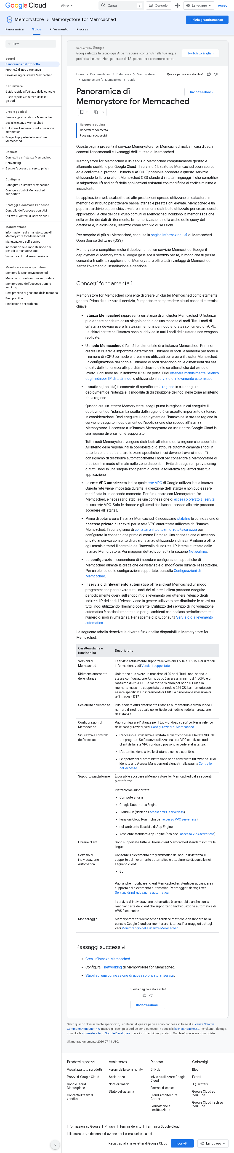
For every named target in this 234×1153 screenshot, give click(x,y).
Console (161, 5)
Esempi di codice (163, 1088)
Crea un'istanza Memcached (107, 959)
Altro (65, 5)
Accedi (223, 5)
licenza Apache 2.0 (186, 1028)
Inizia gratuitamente (207, 20)
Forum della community (126, 1069)
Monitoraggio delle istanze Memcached (150, 928)
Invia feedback (201, 92)
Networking (198, 551)
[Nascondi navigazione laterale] (55, 1144)
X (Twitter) (200, 1084)
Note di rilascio (119, 1084)
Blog (195, 1069)
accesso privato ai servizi (194, 499)
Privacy (110, 1126)
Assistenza (117, 1077)
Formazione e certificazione (160, 1108)
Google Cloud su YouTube (203, 1093)
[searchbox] (30, 44)
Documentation (100, 74)
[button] (30, 130)
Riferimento (59, 29)
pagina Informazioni (166, 235)
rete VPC (155, 483)
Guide (36, 29)
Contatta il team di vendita (80, 1097)
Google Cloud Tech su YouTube (207, 1104)
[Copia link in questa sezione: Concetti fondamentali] (136, 284)
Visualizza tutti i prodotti (84, 1069)
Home (80, 74)
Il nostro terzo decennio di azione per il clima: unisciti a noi (110, 1134)
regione (168, 387)
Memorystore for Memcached (83, 19)
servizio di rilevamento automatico (185, 378)
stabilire (183, 518)
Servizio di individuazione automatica (142, 892)
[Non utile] (215, 74)
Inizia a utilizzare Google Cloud (168, 1078)
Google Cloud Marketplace (76, 1086)
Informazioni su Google (83, 1126)
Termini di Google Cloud (163, 1126)
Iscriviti (182, 1143)
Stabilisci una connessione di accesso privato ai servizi (129, 975)
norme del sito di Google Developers (106, 1033)
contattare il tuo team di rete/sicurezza (166, 529)
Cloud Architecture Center (164, 1097)
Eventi (196, 1077)
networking (113, 967)
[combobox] (121, 5)
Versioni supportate (155, 666)
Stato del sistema (121, 1091)
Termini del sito (130, 1126)
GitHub (155, 1069)
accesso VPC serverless (166, 812)
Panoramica (14, 29)
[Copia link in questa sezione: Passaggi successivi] (130, 947)
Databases (124, 74)
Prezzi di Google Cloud (83, 1077)
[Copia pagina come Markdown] (96, 112)
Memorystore (29, 19)
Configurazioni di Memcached (172, 727)
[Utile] (208, 74)
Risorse (82, 29)
